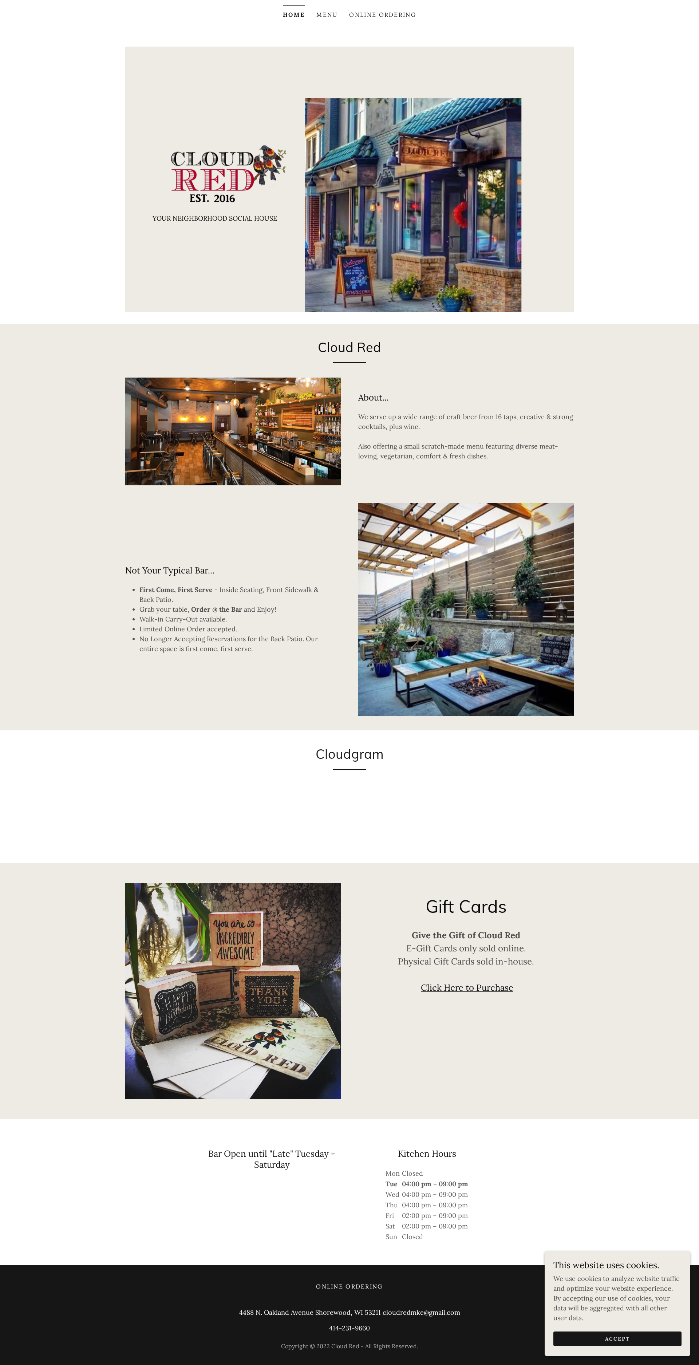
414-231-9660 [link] (349, 1328)
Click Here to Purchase (467, 987)
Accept (617, 1339)
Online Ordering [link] (382, 14)
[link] (215, 171)
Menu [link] (326, 14)
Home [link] (294, 14)
